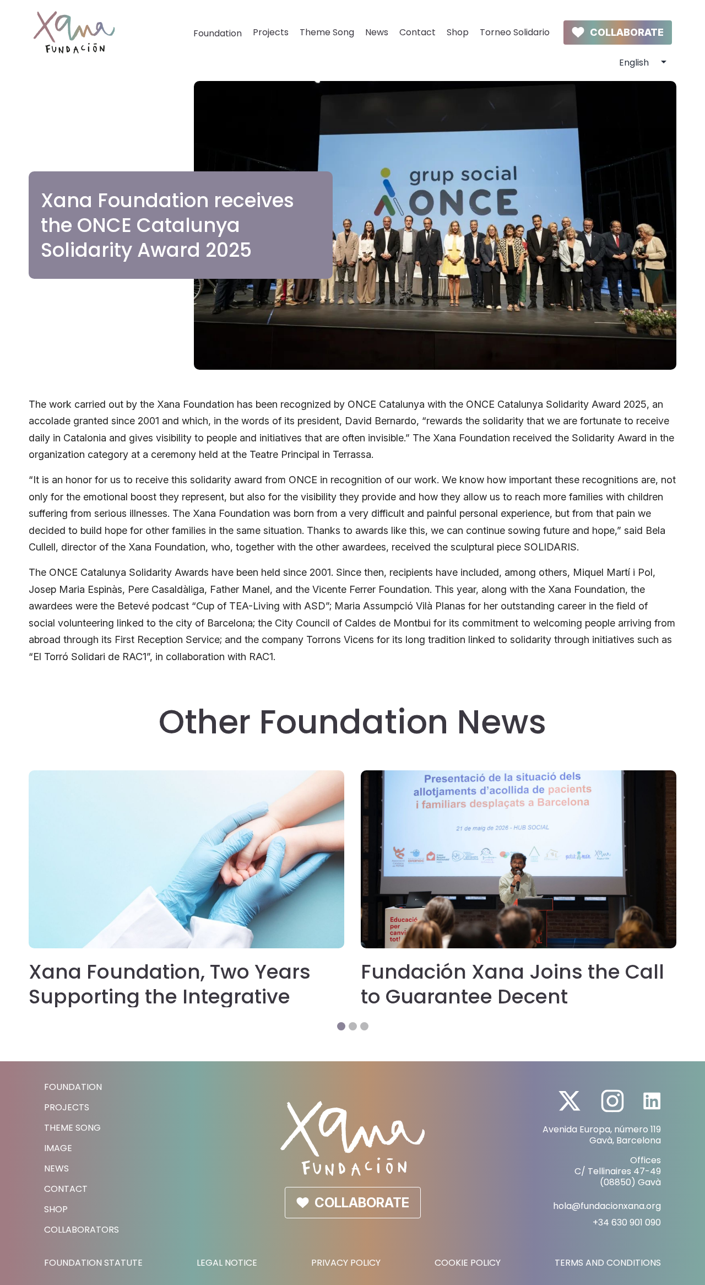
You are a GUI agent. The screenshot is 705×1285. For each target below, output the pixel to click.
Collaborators (81, 1229)
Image (58, 1148)
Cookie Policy (468, 1262)
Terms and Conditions (608, 1262)
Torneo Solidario (515, 32)
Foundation (217, 33)
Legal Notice (227, 1262)
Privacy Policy (346, 1262)
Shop (458, 32)
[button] (341, 1026)
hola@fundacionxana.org (607, 1206)
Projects (271, 32)
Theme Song (327, 32)
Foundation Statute (93, 1262)
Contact (417, 32)
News (376, 32)
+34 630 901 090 (627, 1222)
